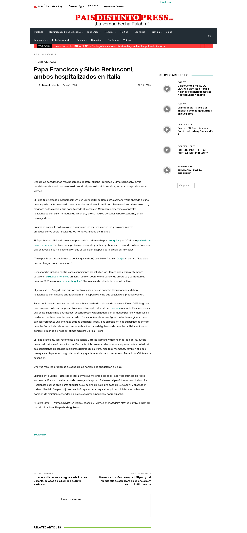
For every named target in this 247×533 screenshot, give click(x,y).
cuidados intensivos (57, 276)
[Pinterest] (198, 64)
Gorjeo (121, 258)
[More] (143, 96)
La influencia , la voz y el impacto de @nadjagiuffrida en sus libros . (195, 110)
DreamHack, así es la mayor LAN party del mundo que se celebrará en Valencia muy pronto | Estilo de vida (125, 481)
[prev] (203, 46)
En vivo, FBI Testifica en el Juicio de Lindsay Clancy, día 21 (195, 131)
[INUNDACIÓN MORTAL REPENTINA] (167, 170)
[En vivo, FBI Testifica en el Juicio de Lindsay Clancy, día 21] (167, 129)
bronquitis (114, 240)
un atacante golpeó (70, 281)
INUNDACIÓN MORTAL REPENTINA (190, 172)
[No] (242, 528)
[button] (209, 36)
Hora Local (165, 2)
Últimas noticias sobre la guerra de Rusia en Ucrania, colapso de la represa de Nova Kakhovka (61, 481)
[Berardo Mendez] (36, 85)
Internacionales (48, 54)
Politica (182, 82)
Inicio (36, 54)
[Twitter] (190, 64)
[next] (208, 46)
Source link (40, 434)
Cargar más (184, 185)
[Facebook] (183, 64)
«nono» (116, 308)
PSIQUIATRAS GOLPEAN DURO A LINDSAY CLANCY (193, 152)
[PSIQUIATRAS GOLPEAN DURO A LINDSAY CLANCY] (167, 150)
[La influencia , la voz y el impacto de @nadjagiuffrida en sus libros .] (167, 109)
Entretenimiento (186, 124)
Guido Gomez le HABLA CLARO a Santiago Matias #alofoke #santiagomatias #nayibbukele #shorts (110, 46)
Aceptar (207, 527)
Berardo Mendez (51, 85)
